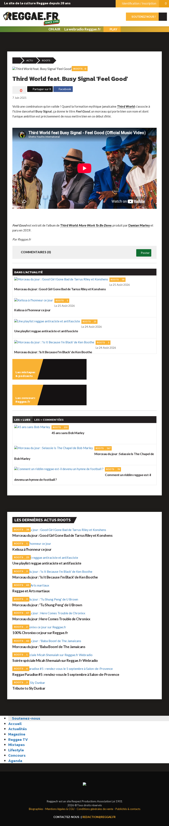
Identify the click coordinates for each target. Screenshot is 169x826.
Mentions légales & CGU (59, 809)
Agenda (15, 760)
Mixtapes (16, 744)
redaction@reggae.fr (99, 817)
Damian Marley (139, 225)
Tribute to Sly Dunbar (28, 688)
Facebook (64, 89)
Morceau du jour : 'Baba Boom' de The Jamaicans (48, 647)
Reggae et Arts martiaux (31, 591)
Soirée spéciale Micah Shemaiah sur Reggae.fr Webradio (55, 660)
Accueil (15, 723)
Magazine (16, 734)
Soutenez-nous (25, 718)
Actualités (17, 729)
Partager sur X (41, 89)
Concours (17, 755)
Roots (46, 60)
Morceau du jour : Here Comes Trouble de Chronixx (51, 619)
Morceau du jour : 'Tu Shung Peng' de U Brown (47, 605)
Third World (126, 106)
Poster (145, 252)
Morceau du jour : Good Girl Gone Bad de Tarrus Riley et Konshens (62, 535)
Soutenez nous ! (143, 16)
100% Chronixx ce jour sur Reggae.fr (40, 633)
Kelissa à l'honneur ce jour (32, 549)
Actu (29, 60)
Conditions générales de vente (95, 809)
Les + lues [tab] (22, 419)
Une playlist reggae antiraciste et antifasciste (46, 563)
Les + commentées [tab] (49, 419)
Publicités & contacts (127, 809)
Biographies (36, 809)
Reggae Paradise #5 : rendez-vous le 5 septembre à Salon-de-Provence (65, 674)
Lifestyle (16, 750)
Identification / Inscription (138, 3)
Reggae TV (18, 739)
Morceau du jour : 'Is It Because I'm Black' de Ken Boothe (55, 577)
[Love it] (19, 90)
